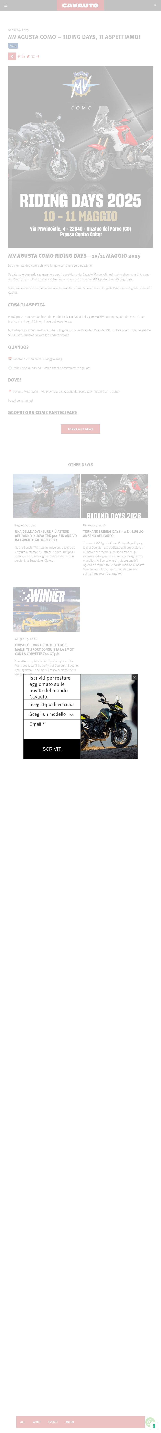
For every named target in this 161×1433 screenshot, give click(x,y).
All (22, 1422)
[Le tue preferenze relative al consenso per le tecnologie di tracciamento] (154, 1426)
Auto (36, 1422)
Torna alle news (80, 429)
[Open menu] (6, 5)
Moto (70, 1422)
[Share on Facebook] (19, 56)
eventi (53, 1422)
